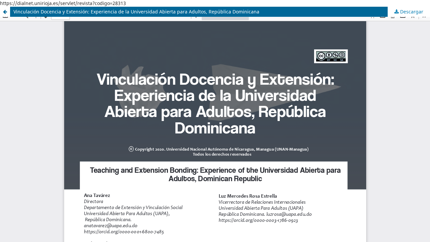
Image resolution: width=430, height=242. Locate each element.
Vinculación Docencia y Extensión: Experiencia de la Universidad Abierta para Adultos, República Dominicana (136, 11)
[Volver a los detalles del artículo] (5, 12)
